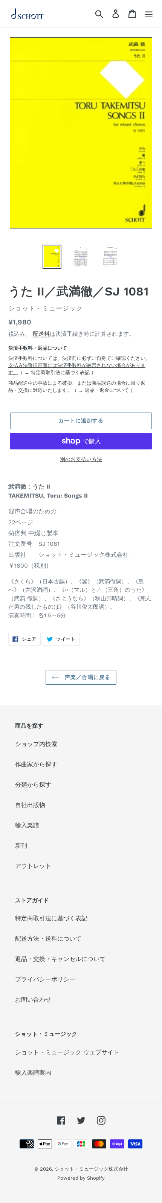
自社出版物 (30, 805)
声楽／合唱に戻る (86, 677)
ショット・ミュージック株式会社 (91, 1169)
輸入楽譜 (27, 825)
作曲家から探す (36, 764)
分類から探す (33, 784)
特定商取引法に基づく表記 (60, 372)
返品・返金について (107, 390)
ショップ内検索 (36, 744)
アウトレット (33, 866)
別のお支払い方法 (81, 459)
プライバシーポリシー (45, 979)
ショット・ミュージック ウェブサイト (67, 1052)
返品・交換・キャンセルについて (60, 958)
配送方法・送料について (48, 938)
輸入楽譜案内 (33, 1072)
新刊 (21, 845)
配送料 (41, 333)
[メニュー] (149, 13)
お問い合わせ (33, 999)
